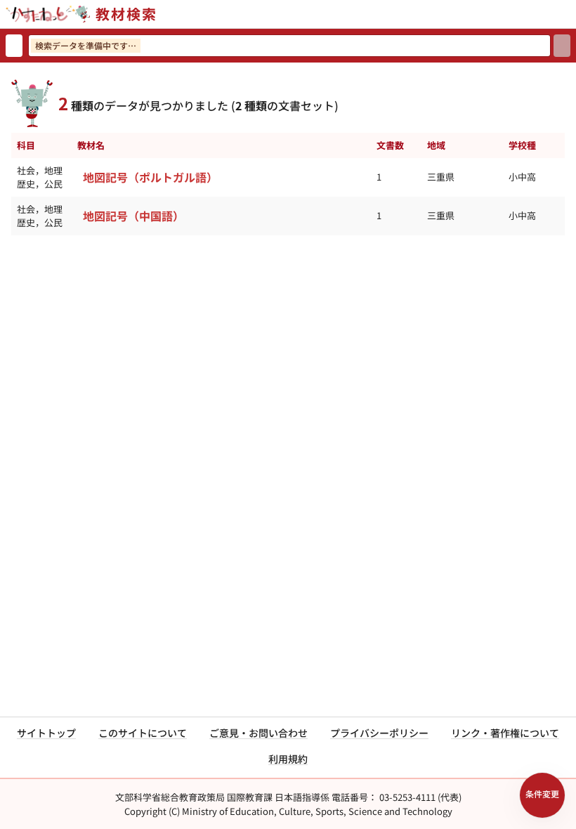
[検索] (562, 45)
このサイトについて (142, 733)
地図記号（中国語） (133, 215)
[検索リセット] (14, 45)
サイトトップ (46, 733)
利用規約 (288, 759)
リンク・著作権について (505, 733)
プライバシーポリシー (379, 733)
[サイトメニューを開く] (570, 14)
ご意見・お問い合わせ (258, 733)
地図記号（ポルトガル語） (150, 177)
